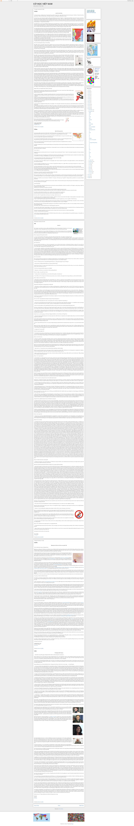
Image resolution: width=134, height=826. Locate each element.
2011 (89, 174)
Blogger (72, 823)
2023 (89, 92)
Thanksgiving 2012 (92, 129)
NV (89, 136)
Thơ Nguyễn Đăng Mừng (93, 142)
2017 (89, 101)
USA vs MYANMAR (92, 126)
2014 (89, 105)
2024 (89, 91)
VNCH (90, 156)
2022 (89, 94)
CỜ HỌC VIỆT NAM (42, 4)
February (90, 171)
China (35, 129)
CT (89, 141)
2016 (89, 102)
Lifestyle (90, 138)
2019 (89, 98)
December (91, 109)
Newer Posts (36, 805)
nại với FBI (54, 716)
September (91, 161)
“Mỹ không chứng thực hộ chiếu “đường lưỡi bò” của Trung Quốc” (64, 567)
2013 (89, 107)
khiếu (52, 716)
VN (89, 148)
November (91, 111)
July (90, 164)
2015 (89, 104)
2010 (89, 176)
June (90, 165)
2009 (89, 177)
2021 (89, 95)
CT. (89, 151)
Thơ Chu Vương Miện (92, 139)
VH (35, 223)
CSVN (35, 11)
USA (35, 651)
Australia (90, 119)
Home (59, 805)
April (90, 168)
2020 (89, 97)
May (90, 167)
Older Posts (81, 805)
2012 (89, 108)
